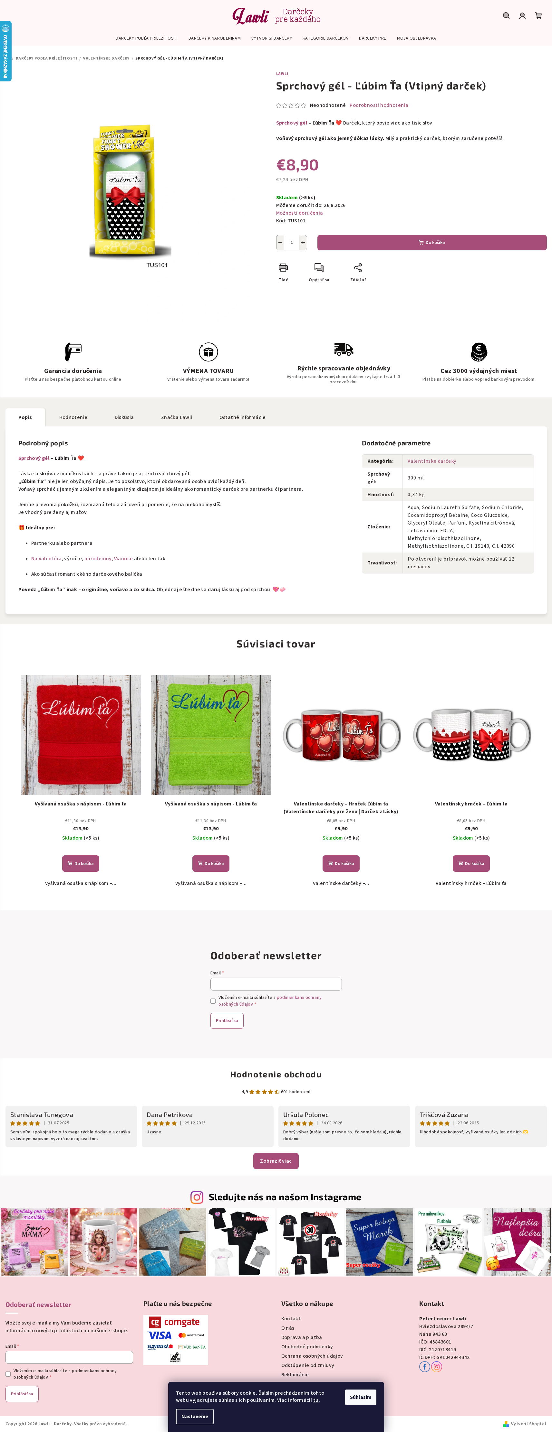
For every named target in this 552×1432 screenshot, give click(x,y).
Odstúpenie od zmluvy (307, 1365)
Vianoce (123, 558)
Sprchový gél (292, 122)
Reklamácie (295, 1374)
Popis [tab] (25, 417)
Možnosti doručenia (299, 213)
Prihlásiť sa (227, 1021)
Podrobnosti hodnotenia (379, 105)
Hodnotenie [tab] (73, 417)
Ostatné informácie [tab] (242, 417)
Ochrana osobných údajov (312, 1356)
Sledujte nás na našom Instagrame (285, 1196)
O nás (288, 1328)
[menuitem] (147, 38)
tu (316, 1400)
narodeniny (97, 558)
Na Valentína (46, 558)
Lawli (282, 74)
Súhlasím (361, 1397)
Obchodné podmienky (307, 1346)
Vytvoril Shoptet (529, 1424)
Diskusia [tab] (124, 417)
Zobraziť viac (276, 1161)
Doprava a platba (301, 1337)
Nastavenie (194, 1416)
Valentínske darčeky (432, 461)
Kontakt (291, 1318)
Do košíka (435, 242)
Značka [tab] (176, 417)
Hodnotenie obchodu (276, 1074)
